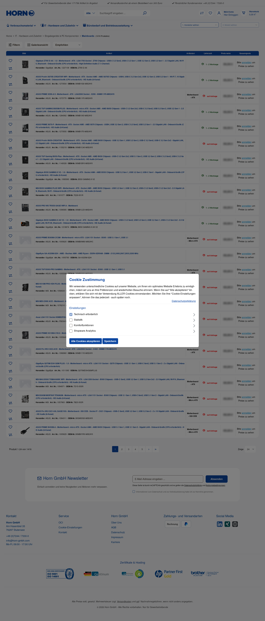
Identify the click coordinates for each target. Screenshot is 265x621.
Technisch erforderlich (86, 314)
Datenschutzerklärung (184, 301)
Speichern (110, 341)
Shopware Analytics (85, 330)
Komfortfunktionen (84, 325)
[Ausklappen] (194, 314)
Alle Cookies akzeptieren (85, 341)
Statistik (78, 319)
